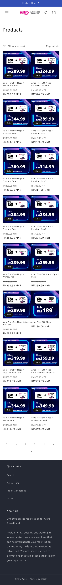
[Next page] (31, 451)
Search (10, 475)
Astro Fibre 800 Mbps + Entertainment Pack (13, 371)
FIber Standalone (16, 490)
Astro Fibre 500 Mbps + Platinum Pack (13, 132)
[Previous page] (7, 444)
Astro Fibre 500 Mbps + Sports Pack (45, 275)
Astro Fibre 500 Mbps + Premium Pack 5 (42, 227)
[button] (7, 12)
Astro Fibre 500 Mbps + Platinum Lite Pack (42, 84)
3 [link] (34, 444)
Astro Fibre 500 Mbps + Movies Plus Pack (13, 84)
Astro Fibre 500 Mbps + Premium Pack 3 (42, 179)
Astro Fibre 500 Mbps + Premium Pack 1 (42, 132)
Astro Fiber (13, 482)
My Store (25, 579)
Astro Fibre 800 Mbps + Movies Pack (13, 419)
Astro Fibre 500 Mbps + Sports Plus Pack (16, 323)
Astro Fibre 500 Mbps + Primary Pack (13, 275)
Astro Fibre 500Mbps (41, 322)
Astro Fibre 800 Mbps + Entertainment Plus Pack (43, 371)
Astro (10, 498)
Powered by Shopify (39, 579)
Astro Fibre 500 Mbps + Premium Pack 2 (13, 179)
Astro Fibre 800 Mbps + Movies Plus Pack (42, 419)
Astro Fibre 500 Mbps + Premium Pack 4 (13, 227)
